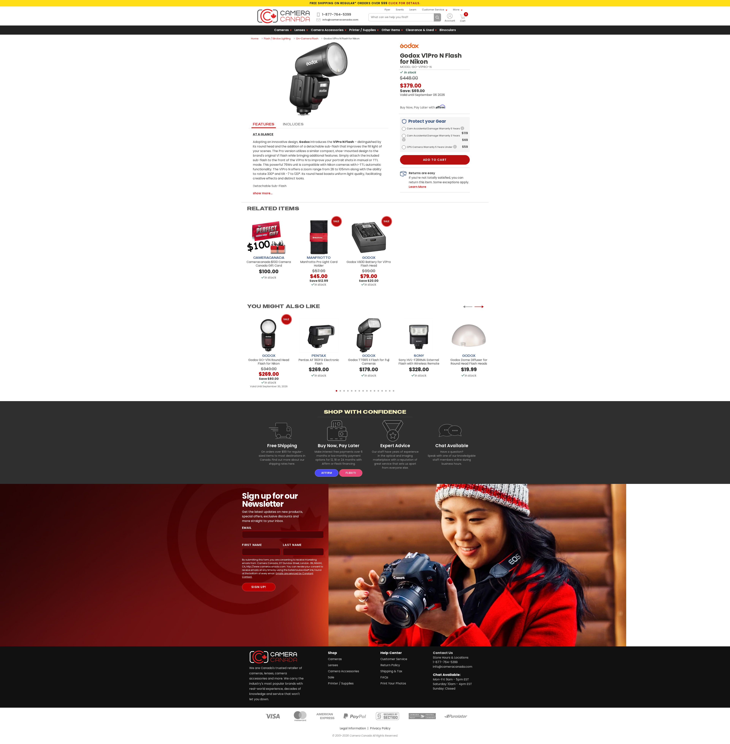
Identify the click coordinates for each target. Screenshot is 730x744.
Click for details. (404, 3)
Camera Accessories (327, 30)
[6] (355, 391)
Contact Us (443, 652)
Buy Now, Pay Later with (418, 107)
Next (479, 307)
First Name (252, 545)
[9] (367, 391)
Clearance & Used (420, 30)
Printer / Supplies (362, 30)
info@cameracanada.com (340, 20)
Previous (467, 307)
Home (255, 38)
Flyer (387, 9)
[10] (370, 391)
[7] (359, 391)
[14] (386, 391)
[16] (393, 391)
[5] (351, 391)
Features (264, 124)
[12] (378, 391)
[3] (344, 391)
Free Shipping (282, 446)
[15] (389, 391)
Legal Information (353, 728)
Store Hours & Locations (450, 657)
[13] (382, 391)
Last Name (292, 545)
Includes (293, 124)
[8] (363, 391)
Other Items (391, 30)
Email (247, 528)
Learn (412, 9)
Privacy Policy (380, 728)
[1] (336, 391)
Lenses (299, 30)
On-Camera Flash (307, 38)
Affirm (326, 473)
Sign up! (258, 587)
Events (400, 9)
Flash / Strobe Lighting (277, 38)
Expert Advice (395, 446)
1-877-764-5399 (336, 14)
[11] (374, 391)
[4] (348, 391)
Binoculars (448, 30)
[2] (340, 391)
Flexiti (351, 473)
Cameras (281, 30)
